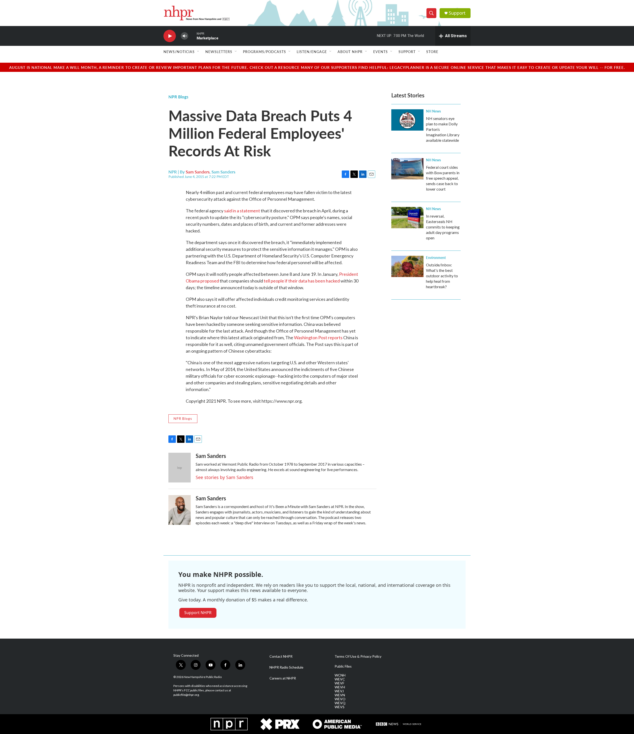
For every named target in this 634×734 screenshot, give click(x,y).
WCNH (340, 675)
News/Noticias (179, 51)
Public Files (343, 666)
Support (457, 13)
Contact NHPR (280, 656)
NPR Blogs (178, 97)
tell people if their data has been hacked (302, 280)
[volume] (184, 36)
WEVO (340, 699)
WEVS (339, 707)
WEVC (340, 679)
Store (432, 51)
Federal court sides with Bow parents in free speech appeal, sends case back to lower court (442, 178)
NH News (433, 111)
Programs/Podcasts (264, 51)
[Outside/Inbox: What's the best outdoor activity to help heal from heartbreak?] (407, 266)
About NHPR (350, 51)
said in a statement (242, 210)
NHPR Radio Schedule (286, 667)
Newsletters (218, 51)
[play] (170, 36)
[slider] (192, 35)
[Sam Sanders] (179, 467)
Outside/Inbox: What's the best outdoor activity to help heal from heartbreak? (442, 275)
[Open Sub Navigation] (198, 52)
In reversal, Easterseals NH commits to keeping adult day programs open (443, 227)
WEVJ (339, 691)
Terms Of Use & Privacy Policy (358, 656)
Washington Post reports (318, 337)
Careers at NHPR (282, 678)
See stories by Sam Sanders (224, 477)
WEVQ (340, 703)
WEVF (339, 683)
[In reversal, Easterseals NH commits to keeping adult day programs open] (407, 217)
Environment (436, 257)
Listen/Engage (312, 51)
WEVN (340, 695)
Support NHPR (197, 612)
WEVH (340, 687)
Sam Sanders (198, 172)
